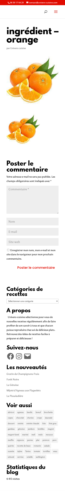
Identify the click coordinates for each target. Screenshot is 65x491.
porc (54, 440)
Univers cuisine (18, 48)
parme (30, 440)
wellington (40, 457)
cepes (10, 418)
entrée (20, 423)
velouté (11, 457)
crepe (39, 418)
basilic (29, 412)
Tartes (28, 451)
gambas (11, 429)
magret (51, 429)
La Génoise (12, 384)
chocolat (20, 418)
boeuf (38, 412)
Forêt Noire (12, 379)
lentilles (41, 429)
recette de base (23, 446)
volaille (30, 457)
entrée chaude (32, 423)
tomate (37, 451)
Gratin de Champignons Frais (22, 373)
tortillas (46, 451)
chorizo (30, 418)
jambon (31, 429)
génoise (21, 429)
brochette (48, 412)
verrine (20, 457)
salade (47, 446)
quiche (11, 446)
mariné (25, 434)
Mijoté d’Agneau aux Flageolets (23, 390)
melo (40, 434)
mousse (49, 434)
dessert (11, 423)
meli (33, 434)
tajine (19, 451)
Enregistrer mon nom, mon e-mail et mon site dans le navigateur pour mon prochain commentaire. (31, 254)
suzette (11, 451)
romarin (37, 446)
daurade (48, 418)
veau (55, 451)
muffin (11, 440)
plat (37, 440)
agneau (20, 412)
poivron (45, 440)
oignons (20, 440)
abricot (11, 412)
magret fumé (13, 434)
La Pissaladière (14, 395)
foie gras (52, 423)
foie (44, 423)
